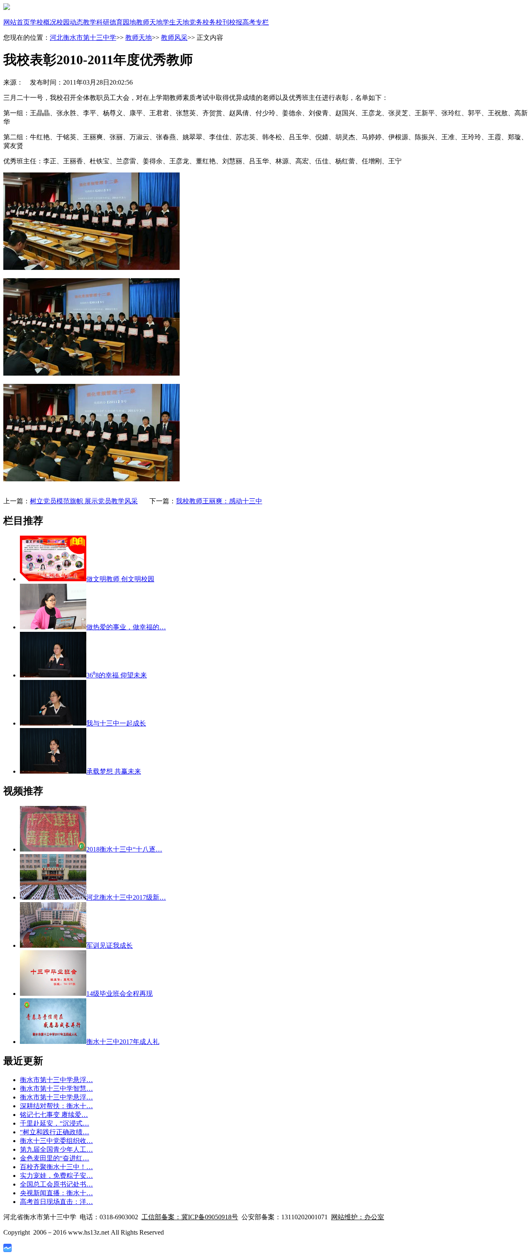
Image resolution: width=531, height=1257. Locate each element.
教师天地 (149, 22)
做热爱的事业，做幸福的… (126, 627)
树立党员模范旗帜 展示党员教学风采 (84, 501)
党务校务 (202, 22)
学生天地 (176, 22)
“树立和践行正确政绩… (54, 1132)
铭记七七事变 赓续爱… (54, 1114)
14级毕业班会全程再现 (119, 993)
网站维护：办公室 (357, 1217)
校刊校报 (229, 22)
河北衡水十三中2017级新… (126, 897)
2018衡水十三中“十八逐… (124, 849)
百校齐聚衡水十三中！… (56, 1166)
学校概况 (43, 22)
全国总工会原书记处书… (56, 1184)
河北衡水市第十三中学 (83, 37)
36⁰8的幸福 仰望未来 (116, 675)
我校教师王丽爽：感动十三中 (219, 501)
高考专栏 (255, 22)
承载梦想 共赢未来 (113, 771)
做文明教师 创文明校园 (120, 578)
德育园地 (123, 22)
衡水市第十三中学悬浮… (56, 1079)
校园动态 (69, 22)
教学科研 (96, 22)
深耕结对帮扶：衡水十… (56, 1105)
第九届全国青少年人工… (56, 1149)
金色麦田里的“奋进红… (54, 1158)
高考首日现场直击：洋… (56, 1201)
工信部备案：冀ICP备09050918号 (189, 1217)
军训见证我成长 (109, 945)
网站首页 (16, 22)
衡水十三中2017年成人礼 (122, 1041)
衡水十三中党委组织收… (56, 1140)
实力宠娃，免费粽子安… (56, 1175)
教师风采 (174, 37)
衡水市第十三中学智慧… (56, 1088)
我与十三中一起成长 (116, 723)
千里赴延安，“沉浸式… (54, 1123)
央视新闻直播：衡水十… (56, 1192)
